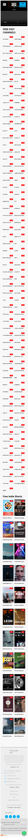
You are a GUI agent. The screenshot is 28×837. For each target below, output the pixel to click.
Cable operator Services (14, 800)
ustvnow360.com (10, 781)
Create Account (14, 791)
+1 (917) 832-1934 (10, 775)
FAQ (14, 797)
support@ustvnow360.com (13, 778)
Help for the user (14, 794)
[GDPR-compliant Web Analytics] (4, 835)
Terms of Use (18, 824)
